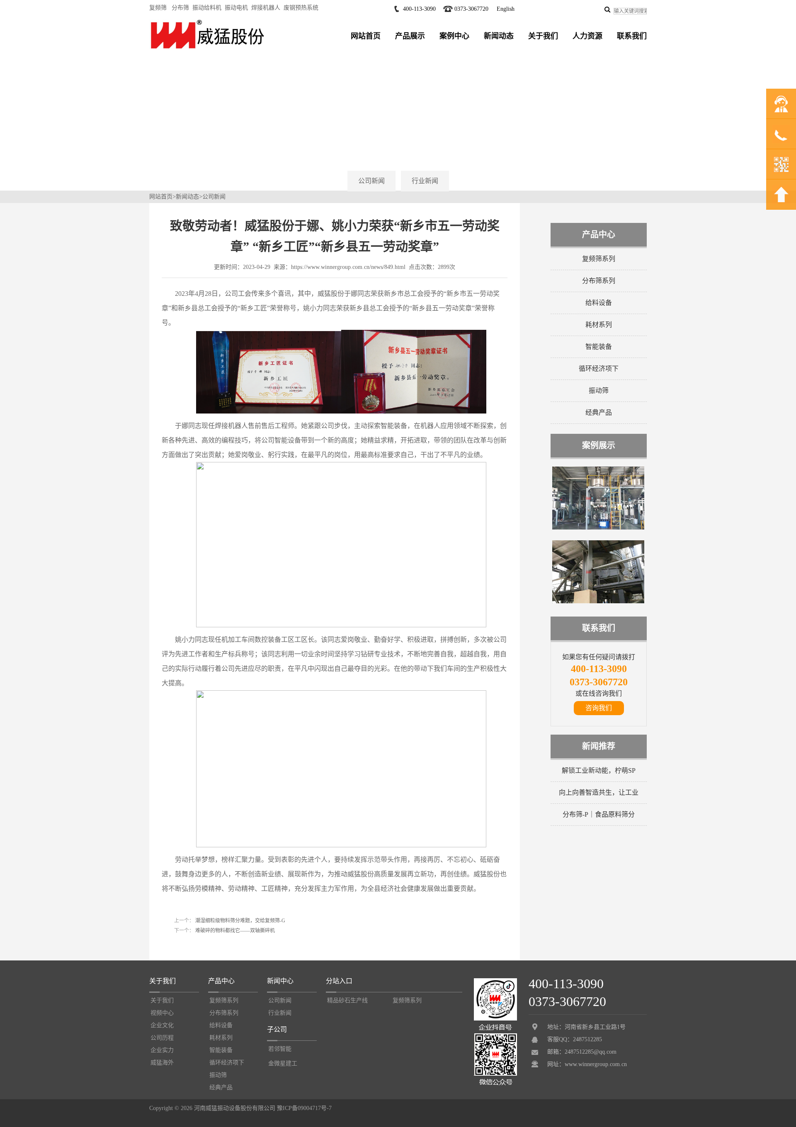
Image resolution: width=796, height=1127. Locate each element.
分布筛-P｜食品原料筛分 (599, 814)
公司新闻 (371, 180)
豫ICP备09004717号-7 (304, 1108)
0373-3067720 (471, 9)
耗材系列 (598, 324)
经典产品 (598, 412)
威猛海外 (162, 1062)
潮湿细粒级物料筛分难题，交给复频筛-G (239, 921)
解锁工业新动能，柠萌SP (599, 770)
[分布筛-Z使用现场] (598, 602)
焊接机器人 (265, 8)
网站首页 (366, 36)
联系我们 (632, 36)
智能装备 (598, 346)
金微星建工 (282, 1063)
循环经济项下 (599, 368)
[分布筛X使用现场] (598, 528)
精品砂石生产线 (347, 1000)
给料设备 (598, 302)
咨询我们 (598, 707)
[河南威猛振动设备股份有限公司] (207, 48)
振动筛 (599, 390)
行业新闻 (425, 180)
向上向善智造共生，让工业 (598, 792)
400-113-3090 (419, 9)
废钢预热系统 (301, 8)
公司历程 (162, 1038)
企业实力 (162, 1050)
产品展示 (410, 36)
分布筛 (180, 8)
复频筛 (158, 8)
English (505, 9)
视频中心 (162, 1013)
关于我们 (543, 36)
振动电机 (236, 8)
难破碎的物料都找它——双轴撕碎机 (234, 931)
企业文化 (162, 1025)
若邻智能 (279, 1049)
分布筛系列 (598, 280)
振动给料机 (206, 8)
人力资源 (587, 36)
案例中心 (454, 36)
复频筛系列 (598, 258)
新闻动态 (499, 36)
